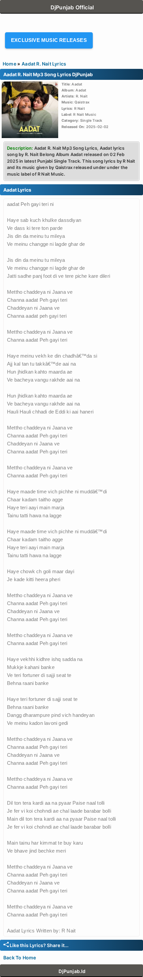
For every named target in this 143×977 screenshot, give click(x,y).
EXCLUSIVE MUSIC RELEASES (49, 40)
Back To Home (19, 957)
